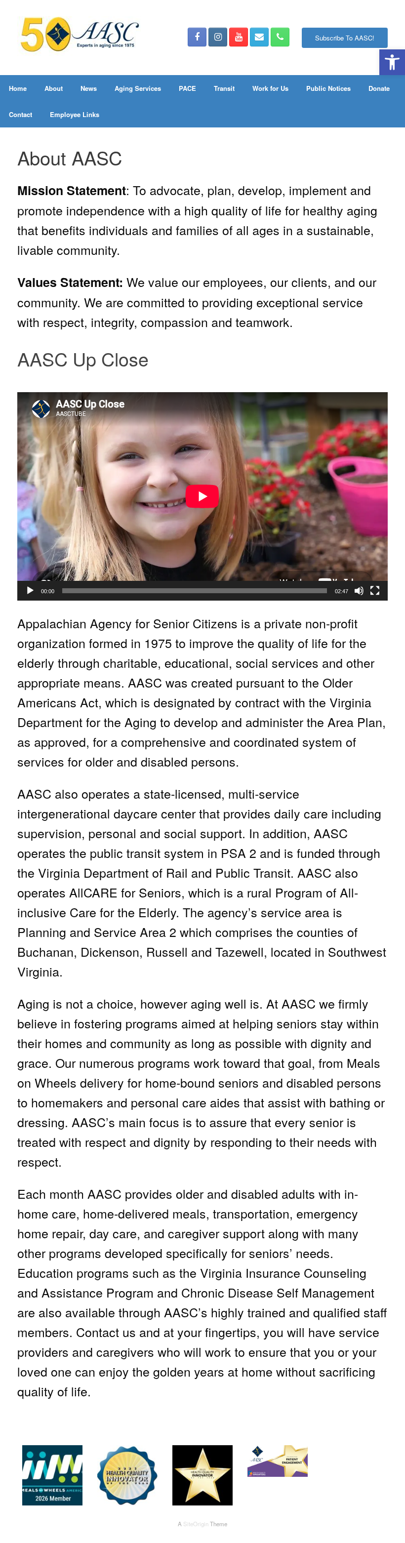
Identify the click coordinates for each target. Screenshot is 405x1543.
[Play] (30, 591)
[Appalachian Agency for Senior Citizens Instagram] (217, 37)
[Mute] (359, 591)
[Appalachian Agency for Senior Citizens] (79, 37)
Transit (224, 88)
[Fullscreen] (375, 591)
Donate (379, 88)
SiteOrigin (195, 1524)
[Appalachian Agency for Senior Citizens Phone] (280, 37)
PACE (187, 88)
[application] (202, 496)
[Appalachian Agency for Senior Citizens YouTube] (238, 37)
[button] (392, 62)
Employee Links (74, 114)
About (53, 88)
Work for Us (270, 88)
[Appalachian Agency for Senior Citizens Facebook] (197, 37)
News (89, 88)
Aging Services (138, 88)
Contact (20, 114)
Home (18, 88)
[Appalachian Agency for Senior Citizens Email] (259, 37)
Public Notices (328, 88)
